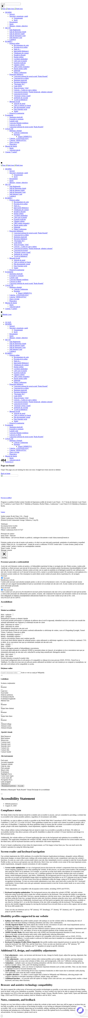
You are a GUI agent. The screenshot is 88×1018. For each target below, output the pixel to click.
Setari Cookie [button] (5, 548)
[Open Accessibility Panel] (2, 1016)
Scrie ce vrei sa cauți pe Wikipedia (32, 673)
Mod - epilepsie (6, 615)
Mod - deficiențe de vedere (10, 624)
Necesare (6, 578)
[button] (2, 675)
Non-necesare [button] (5, 588)
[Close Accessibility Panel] (2, 606)
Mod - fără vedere (7, 654)
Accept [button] (13, 548)
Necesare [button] (4, 576)
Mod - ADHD (6, 644)
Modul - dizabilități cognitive (11, 634)
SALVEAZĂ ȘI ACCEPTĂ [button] (10, 598)
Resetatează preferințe (9, 786)
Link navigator (6, 782)
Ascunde (20, 786)
